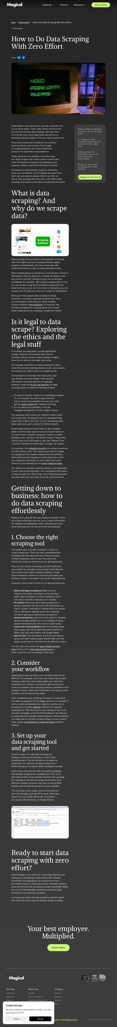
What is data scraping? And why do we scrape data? (90, 131)
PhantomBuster (35, 304)
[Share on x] (28, 58)
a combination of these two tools (39, 722)
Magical (37, 707)
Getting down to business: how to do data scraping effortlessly (88, 155)
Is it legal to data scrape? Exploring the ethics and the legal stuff (89, 142)
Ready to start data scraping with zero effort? (88, 166)
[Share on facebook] (23, 58)
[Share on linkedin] (19, 58)
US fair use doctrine (39, 384)
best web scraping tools (41, 649)
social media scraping (52, 463)
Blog (13, 22)
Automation (24, 22)
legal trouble (27, 404)
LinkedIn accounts (37, 448)
